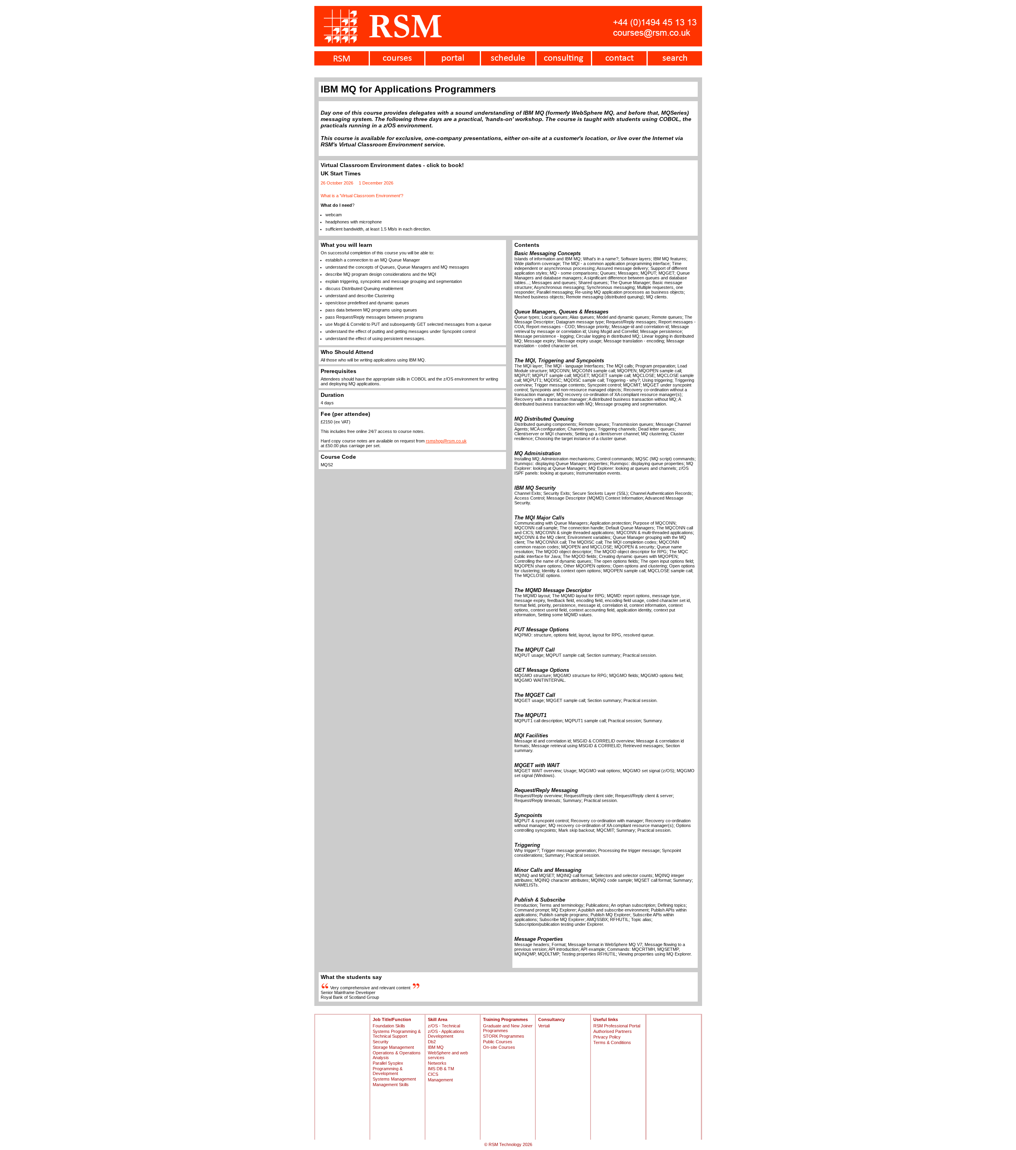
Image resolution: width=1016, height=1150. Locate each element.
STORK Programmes (503, 1036)
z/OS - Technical (444, 1025)
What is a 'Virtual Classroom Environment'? (362, 195)
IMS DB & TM (441, 1068)
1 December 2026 (376, 183)
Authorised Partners (612, 1031)
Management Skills (391, 1084)
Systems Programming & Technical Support (397, 1033)
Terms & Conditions (612, 1042)
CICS (433, 1074)
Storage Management (393, 1047)
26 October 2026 (337, 183)
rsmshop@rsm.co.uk (446, 440)
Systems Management (394, 1079)
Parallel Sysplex (388, 1063)
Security (381, 1041)
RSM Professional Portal (616, 1025)
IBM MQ (436, 1047)
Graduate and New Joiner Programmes (508, 1028)
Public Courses (497, 1041)
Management (440, 1079)
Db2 (432, 1041)
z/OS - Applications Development (446, 1033)
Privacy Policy (607, 1037)
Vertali (544, 1025)
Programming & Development (387, 1071)
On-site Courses (499, 1047)
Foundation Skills (389, 1025)
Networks (437, 1063)
